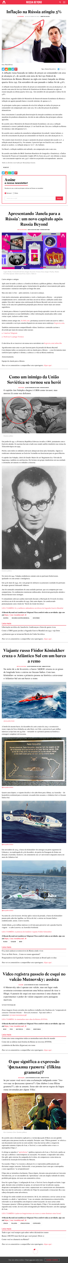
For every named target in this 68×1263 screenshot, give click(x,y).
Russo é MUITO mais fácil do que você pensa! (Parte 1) (23, 1236)
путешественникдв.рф (17, 1015)
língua (5, 1223)
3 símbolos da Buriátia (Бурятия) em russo (18, 1045)
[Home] (4, 2)
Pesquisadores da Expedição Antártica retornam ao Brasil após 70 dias (29, 958)
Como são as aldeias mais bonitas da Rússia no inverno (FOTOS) (27, 1042)
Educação (21, 1077)
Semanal (9, 193)
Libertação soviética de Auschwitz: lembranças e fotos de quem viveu (29, 627)
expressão (36, 1223)
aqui (30, 1260)
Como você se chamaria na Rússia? (15, 1239)
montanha (37, 1029)
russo (5, 941)
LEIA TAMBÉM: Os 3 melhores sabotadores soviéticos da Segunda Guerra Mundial (32, 608)
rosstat (6, 167)
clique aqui (47, 365)
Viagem (21, 984)
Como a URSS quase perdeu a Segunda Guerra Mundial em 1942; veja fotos (31, 631)
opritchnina (23, 1152)
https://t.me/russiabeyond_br (15, 615)
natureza (19, 1029)
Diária (16, 193)
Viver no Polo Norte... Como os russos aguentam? (21, 954)
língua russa (25, 1223)
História (21, 387)
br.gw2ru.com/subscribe (53, 343)
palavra (14, 1223)
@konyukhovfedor (9, 721)
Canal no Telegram (10, 333)
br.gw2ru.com (59, 323)
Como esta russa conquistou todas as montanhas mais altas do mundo (28, 1038)
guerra (5, 618)
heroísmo (36, 618)
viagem (13, 941)
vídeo (28, 1029)
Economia (20, 16)
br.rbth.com (25, 321)
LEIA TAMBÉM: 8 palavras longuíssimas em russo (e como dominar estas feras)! (31, 1213)
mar (20, 941)
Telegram (63, 69)
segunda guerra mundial (20, 618)
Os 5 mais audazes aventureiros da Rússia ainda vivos (22, 951)
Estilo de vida (22, 229)
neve (4, 1029)
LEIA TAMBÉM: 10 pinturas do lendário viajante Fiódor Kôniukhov (27, 932)
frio (11, 1029)
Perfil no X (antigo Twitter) (14, 337)
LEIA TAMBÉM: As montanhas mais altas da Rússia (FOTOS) (24, 1019)
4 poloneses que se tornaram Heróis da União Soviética (23, 634)
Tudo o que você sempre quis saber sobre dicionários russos (25, 1233)
